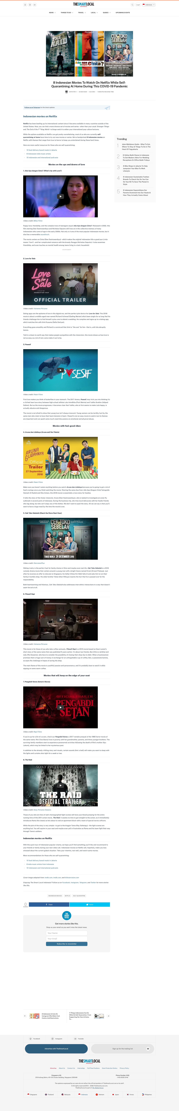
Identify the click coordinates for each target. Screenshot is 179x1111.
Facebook (66, 883)
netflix (67, 896)
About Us (62, 1068)
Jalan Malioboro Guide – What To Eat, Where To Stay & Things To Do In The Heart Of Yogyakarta (136, 146)
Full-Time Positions (93, 1068)
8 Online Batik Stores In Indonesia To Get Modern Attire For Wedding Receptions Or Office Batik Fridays (136, 157)
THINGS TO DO (66, 12)
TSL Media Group (97, 1088)
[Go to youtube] (35, 5)
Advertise (53, 1068)
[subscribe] (148, 1049)
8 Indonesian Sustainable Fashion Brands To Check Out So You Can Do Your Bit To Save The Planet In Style (136, 180)
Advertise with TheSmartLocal (56, 1049)
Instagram (74, 883)
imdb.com (57, 878)
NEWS (51, 12)
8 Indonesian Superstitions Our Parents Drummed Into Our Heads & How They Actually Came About (137, 192)
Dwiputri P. (73, 92)
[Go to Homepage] (83, 4)
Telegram (82, 883)
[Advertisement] (66, 982)
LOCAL (93, 12)
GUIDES (105, 12)
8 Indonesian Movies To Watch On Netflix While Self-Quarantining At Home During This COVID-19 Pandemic (89, 84)
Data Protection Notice (109, 1068)
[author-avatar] (66, 92)
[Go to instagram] (30, 5)
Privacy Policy (124, 1068)
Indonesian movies (55, 896)
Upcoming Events (123, 12)
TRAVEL (81, 12)
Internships (81, 1068)
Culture (92, 92)
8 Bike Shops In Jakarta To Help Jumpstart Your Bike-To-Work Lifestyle (135, 168)
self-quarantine (79, 896)
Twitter (93, 883)
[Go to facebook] (25, 5)
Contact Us (71, 1068)
